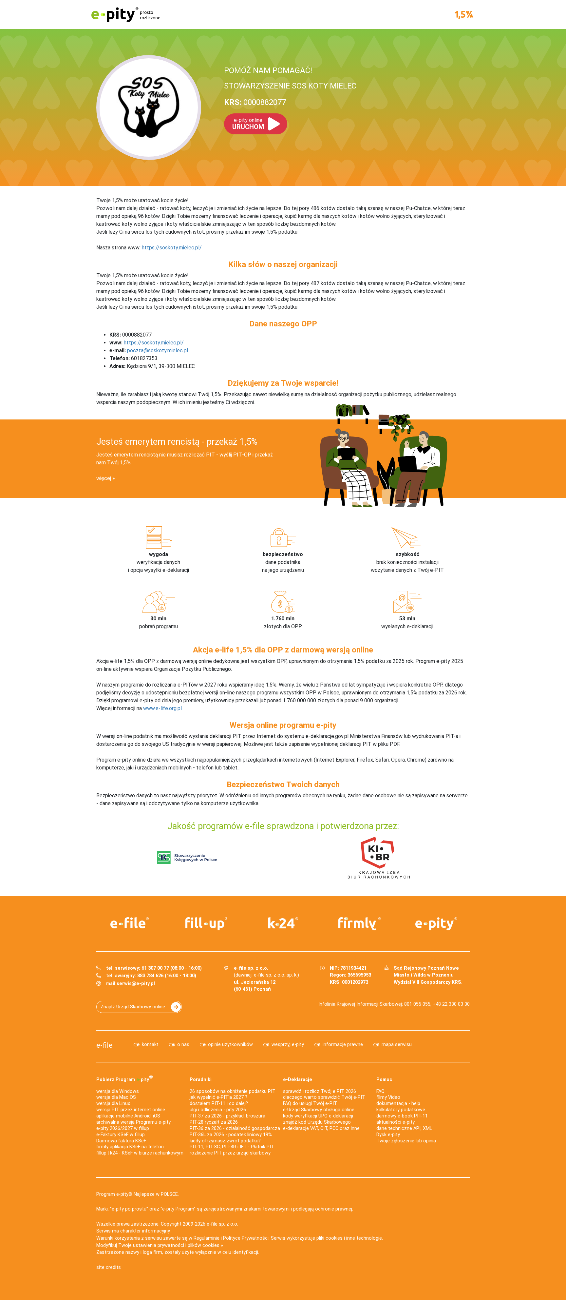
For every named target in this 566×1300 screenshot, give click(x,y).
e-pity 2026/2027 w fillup (122, 1128)
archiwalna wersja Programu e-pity (133, 1122)
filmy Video (388, 1097)
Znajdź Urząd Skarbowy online (133, 1007)
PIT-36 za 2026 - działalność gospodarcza (235, 1128)
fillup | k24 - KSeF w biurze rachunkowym (139, 1153)
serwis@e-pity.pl (136, 983)
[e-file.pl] (129, 922)
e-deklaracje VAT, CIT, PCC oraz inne (321, 1128)
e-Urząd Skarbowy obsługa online (318, 1110)
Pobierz (124, 1078)
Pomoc (384, 1079)
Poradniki (201, 1079)
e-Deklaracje (297, 1079)
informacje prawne (343, 1044)
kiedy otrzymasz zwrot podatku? (225, 1141)
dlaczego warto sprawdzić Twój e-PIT (324, 1097)
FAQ (380, 1091)
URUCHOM (248, 124)
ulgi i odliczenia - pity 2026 (218, 1110)
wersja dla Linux (113, 1103)
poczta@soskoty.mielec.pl (157, 350)
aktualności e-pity (395, 1122)
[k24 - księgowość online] (283, 922)
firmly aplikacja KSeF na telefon (130, 1147)
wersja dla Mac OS (116, 1097)
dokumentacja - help (398, 1103)
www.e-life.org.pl (162, 708)
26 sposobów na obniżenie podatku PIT (232, 1091)
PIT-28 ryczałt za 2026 (214, 1122)
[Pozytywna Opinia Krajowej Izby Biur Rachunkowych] (379, 857)
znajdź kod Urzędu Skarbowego (317, 1122)
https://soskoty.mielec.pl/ (172, 247)
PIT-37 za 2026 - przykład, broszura (227, 1116)
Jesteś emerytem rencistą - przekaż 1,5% (176, 442)
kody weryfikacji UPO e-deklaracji (318, 1116)
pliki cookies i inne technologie (349, 1238)
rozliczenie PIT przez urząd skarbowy (230, 1153)
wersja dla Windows (117, 1091)
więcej (103, 478)
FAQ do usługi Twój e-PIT (310, 1103)
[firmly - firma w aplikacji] (359, 923)
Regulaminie (206, 1238)
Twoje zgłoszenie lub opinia (406, 1141)
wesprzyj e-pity (288, 1044)
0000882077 (255, 102)
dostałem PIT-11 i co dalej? (219, 1103)
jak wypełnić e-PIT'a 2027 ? (218, 1097)
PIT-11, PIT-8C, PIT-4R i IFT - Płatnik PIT (232, 1147)
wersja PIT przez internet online (130, 1110)
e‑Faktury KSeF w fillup (120, 1134)
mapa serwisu (397, 1044)
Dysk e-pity (388, 1134)
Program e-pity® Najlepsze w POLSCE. (137, 1194)
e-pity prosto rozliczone (125, 14)
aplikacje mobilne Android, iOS (128, 1116)
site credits (108, 1267)
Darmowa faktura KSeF (121, 1141)
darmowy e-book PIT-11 (402, 1116)
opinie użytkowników (230, 1044)
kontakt (150, 1044)
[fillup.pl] (206, 923)
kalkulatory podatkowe (400, 1110)
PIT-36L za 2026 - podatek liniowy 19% (231, 1134)
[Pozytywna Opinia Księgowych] (187, 857)
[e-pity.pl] (436, 923)
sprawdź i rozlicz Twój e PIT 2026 (319, 1091)
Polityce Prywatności (246, 1238)
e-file (104, 1045)
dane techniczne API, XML (404, 1128)
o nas (183, 1044)
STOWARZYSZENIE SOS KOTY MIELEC (290, 85)
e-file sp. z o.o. (222, 1224)
